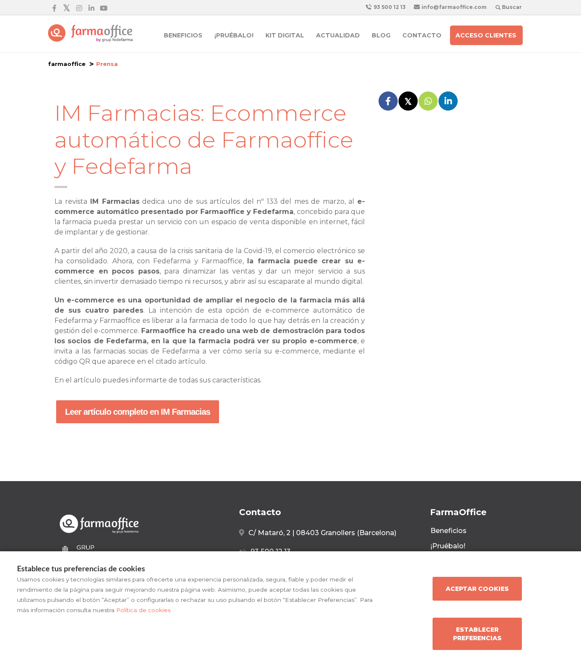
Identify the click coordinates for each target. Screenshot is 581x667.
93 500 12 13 (389, 7)
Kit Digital (284, 35)
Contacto (421, 35)
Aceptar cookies (477, 589)
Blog (381, 35)
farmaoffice (66, 63)
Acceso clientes (486, 35)
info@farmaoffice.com (453, 7)
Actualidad (338, 35)
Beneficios (183, 35)
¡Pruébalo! (233, 35)
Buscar (511, 7)
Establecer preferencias (477, 634)
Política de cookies (143, 610)
